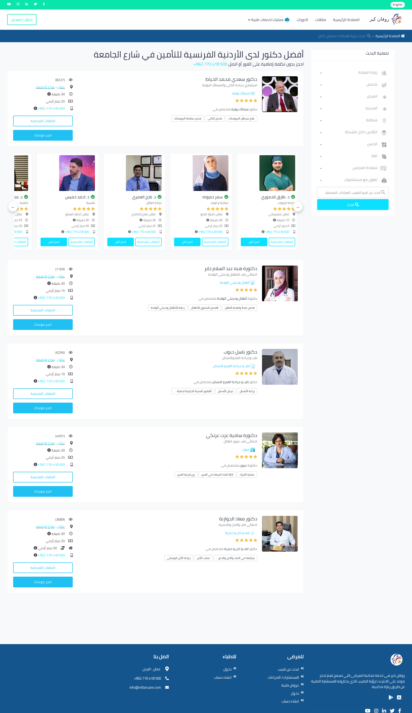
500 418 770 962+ (210, 64)
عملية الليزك (247, 474)
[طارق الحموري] (268, 173)
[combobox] (349, 73)
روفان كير (380, 19)
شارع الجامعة (45, 87)
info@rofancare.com (145, 687)
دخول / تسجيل (21, 19)
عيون (246, 449)
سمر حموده (212, 197)
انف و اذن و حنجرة (237, 533)
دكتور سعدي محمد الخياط (231, 79)
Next (13, 206)
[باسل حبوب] (280, 366)
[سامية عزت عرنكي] (280, 449)
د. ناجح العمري (144, 197)
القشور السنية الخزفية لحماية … (192, 391)
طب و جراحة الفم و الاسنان (231, 366)
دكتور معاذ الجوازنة (238, 518)
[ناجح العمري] (134, 173)
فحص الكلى (215, 118)
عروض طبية (290, 685)
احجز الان (254, 242)
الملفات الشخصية (43, 121)
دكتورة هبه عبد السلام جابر (230, 268)
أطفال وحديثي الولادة (235, 282)
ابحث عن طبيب (288, 669)
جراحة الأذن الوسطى (179, 558)
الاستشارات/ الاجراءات (283, 677)
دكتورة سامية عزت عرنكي (231, 435)
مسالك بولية (241, 93)
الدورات (302, 19)
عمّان (61, 87)
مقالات (320, 19)
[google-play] (391, 697)
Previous (298, 206)
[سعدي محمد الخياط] (280, 93)
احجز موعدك (43, 135)
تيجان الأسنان (225, 391)
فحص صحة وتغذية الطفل (240, 307)
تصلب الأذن (203, 558)
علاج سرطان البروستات (241, 118)
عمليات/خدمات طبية (268, 19)
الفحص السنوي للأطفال (204, 307)
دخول (295, 693)
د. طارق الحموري (275, 197)
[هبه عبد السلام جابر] (280, 283)
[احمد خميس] (68, 173)
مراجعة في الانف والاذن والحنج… (235, 558)
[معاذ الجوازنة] (280, 533)
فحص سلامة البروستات (187, 118)
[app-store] (399, 697)
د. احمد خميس (77, 197)
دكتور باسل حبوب (240, 351)
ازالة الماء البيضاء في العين (217, 474)
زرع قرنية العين (186, 474)
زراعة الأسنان (247, 391)
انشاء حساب (290, 701)
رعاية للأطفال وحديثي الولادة (168, 307)
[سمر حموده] (201, 173)
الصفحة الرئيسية (346, 19)
